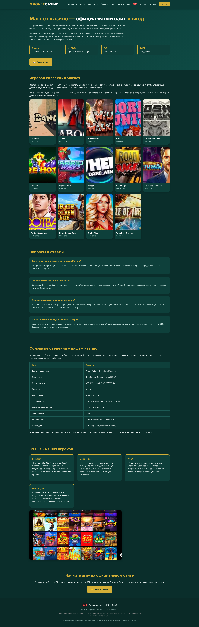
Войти (164, 4)
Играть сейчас (99, 589)
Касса (143, 4)
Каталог (152, 4)
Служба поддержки (89, 4)
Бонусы (120, 4)
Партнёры (72, 4)
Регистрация (41, 62)
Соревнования (107, 4)
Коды (131, 4)
